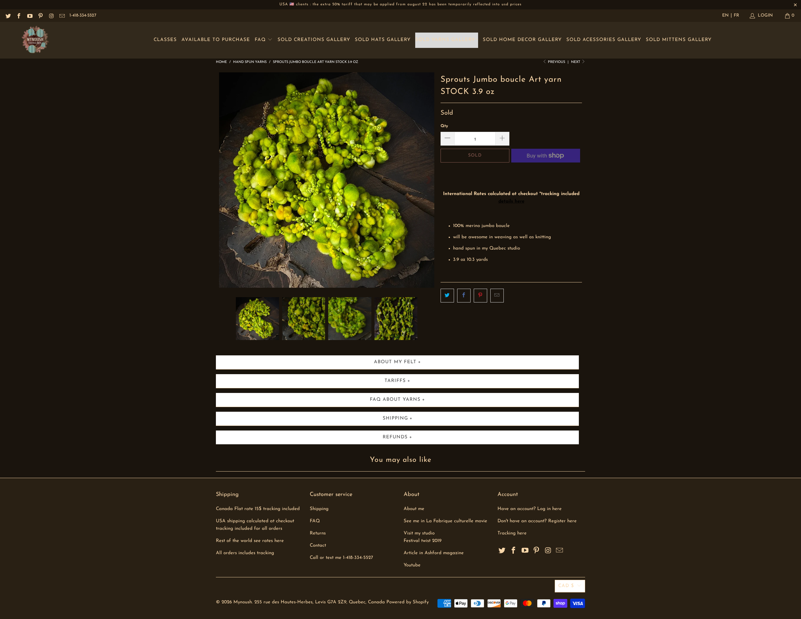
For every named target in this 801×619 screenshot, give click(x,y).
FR (736, 15)
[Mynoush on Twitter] (8, 15)
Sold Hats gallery (383, 40)
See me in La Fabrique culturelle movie (445, 521)
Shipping (319, 509)
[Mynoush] (35, 40)
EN (725, 15)
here (522, 533)
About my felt (395, 362)
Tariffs (395, 381)
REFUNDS (395, 437)
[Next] (428, 180)
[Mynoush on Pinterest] (40, 15)
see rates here (269, 541)
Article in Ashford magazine (434, 553)
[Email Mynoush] (62, 15)
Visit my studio (419, 533)
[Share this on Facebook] (464, 295)
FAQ (261, 40)
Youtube (412, 565)
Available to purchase (215, 40)
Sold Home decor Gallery (522, 40)
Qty (444, 126)
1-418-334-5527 (82, 15)
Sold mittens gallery (679, 40)
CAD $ (566, 586)
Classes (165, 40)
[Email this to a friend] (497, 295)
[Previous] (225, 180)
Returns (318, 533)
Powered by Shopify (407, 602)
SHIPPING (395, 418)
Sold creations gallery (314, 40)
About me (414, 509)
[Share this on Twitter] (447, 295)
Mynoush (242, 602)
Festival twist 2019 (422, 541)
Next (576, 62)
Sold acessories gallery (603, 40)
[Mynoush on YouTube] (29, 15)
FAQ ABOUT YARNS (395, 399)
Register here (562, 521)
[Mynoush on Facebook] (19, 15)
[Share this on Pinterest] (480, 295)
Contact (318, 545)
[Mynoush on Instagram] (51, 15)
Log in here (549, 509)
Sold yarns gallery (445, 40)
